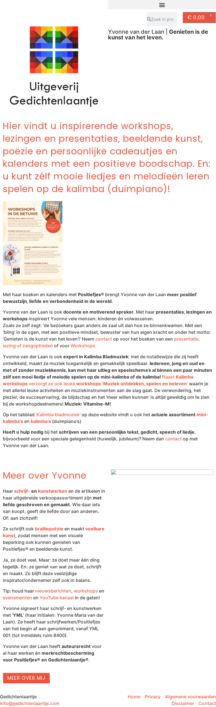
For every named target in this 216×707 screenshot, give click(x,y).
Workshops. (84, 345)
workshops (86, 591)
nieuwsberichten (53, 591)
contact (103, 339)
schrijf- (22, 491)
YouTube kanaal (57, 597)
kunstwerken (52, 491)
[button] (162, 4)
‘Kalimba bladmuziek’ (58, 414)
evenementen (17, 597)
